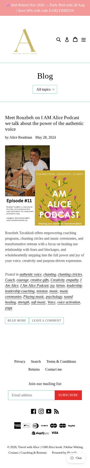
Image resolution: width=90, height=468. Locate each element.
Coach (10, 280)
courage (23, 280)
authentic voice (31, 274)
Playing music (33, 297)
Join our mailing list (45, 384)
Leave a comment (46, 320)
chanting (49, 274)
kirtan (60, 285)
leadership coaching (20, 291)
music (53, 291)
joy (52, 285)
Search (36, 361)
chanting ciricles (70, 274)
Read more (17, 320)
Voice (51, 302)
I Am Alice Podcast (34, 285)
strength (23, 302)
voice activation (68, 302)
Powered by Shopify (64, 452)
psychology (54, 297)
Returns (34, 369)
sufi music (38, 302)
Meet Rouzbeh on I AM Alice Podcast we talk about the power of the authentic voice (44, 123)
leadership (74, 285)
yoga (8, 308)
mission (42, 291)
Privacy (19, 361)
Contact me (53, 369)
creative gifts (39, 280)
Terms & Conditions (61, 361)
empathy (72, 280)
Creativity (57, 280)
